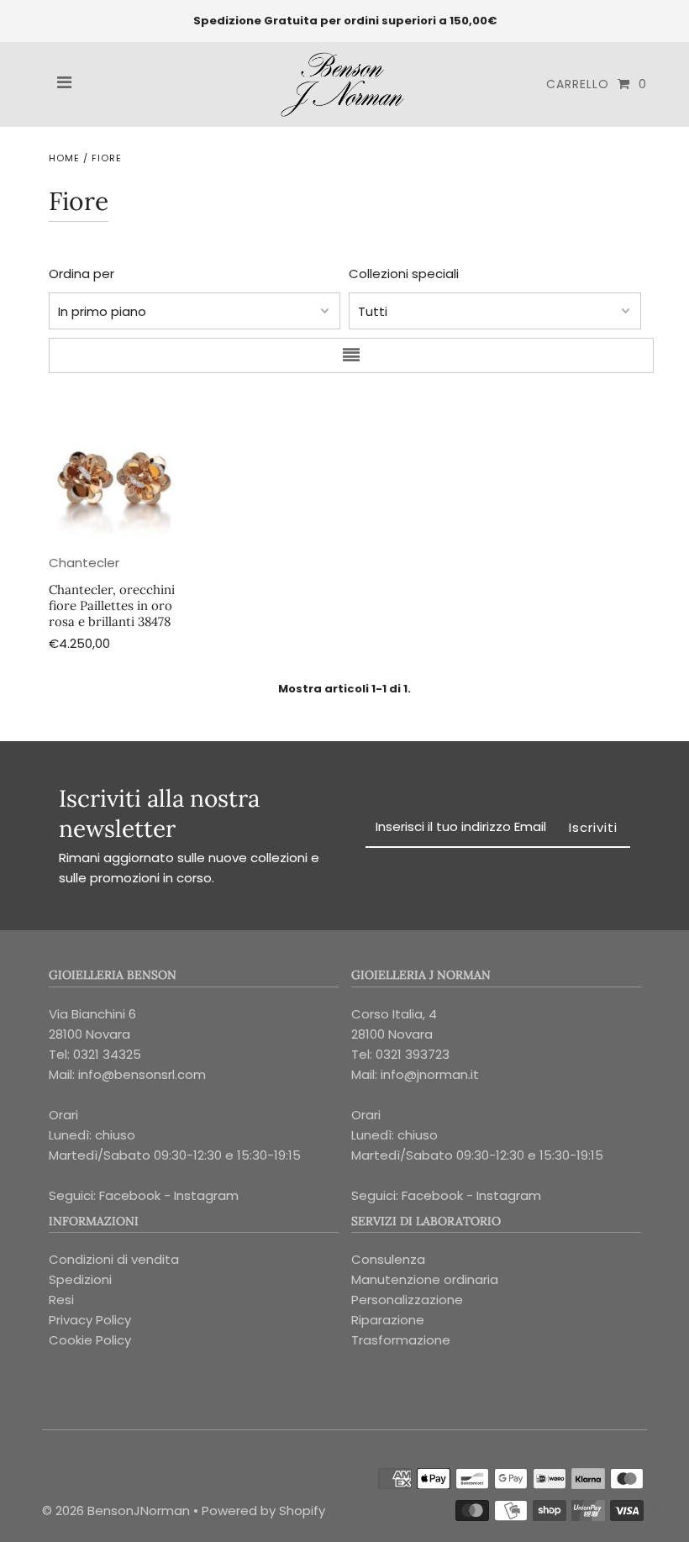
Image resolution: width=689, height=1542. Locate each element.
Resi (61, 1299)
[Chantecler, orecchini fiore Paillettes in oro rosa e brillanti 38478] (115, 473)
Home (64, 158)
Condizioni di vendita (114, 1259)
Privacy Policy (90, 1320)
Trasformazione (400, 1340)
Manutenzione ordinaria (424, 1279)
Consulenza (388, 1259)
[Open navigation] (65, 84)
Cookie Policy (90, 1340)
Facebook (129, 1195)
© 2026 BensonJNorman (116, 1510)
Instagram (206, 1195)
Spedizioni (80, 1279)
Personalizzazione (407, 1299)
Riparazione (387, 1320)
